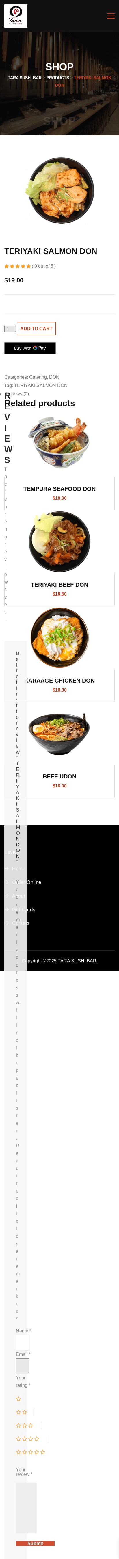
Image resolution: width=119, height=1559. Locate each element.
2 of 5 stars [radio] (25, 1412)
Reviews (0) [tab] (16, 393)
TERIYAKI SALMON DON (41, 385)
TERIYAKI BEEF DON (59, 584)
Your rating (23, 1381)
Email (23, 1354)
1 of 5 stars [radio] (20, 1399)
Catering (38, 377)
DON (54, 377)
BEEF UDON (59, 776)
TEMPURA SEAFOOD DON (59, 489)
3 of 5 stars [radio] (28, 1425)
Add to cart (36, 328)
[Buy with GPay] (30, 348)
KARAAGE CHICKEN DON (59, 680)
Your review (24, 1472)
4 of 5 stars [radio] (32, 1439)
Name (23, 1330)
